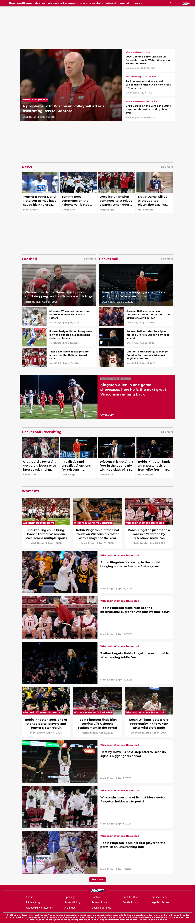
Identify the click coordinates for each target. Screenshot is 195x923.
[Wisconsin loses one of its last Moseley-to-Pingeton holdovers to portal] (97, 807)
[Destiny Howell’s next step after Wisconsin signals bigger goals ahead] (97, 761)
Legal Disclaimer (160, 902)
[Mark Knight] (30, 117)
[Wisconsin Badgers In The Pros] (141, 77)
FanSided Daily (159, 897)
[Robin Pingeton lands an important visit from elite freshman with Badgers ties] (154, 457)
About (29, 897)
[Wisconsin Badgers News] (36, 100)
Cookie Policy (130, 902)
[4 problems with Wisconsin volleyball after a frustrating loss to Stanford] (71, 85)
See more (97, 879)
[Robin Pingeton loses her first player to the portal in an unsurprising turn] (97, 852)
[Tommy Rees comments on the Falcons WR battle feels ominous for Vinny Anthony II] (78, 192)
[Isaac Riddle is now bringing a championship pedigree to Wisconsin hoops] (136, 285)
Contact (96, 897)
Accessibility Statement (39, 907)
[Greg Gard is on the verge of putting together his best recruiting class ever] (149, 109)
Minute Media (20, 915)
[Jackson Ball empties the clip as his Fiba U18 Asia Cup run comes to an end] (136, 337)
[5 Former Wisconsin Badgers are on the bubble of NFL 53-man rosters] (59, 316)
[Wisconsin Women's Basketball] (119, 556)
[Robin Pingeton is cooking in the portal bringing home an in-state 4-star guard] (97, 572)
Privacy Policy (72, 902)
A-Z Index (70, 907)
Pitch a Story (33, 902)
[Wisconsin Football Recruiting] (116, 379)
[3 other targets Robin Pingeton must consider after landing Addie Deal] (97, 663)
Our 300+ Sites (130, 897)
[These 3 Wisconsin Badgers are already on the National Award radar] (59, 357)
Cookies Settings (101, 907)
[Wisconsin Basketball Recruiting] (141, 101)
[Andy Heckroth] (140, 733)
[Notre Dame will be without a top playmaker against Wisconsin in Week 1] (154, 192)
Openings (70, 897)
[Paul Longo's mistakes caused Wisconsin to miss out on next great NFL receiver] (149, 84)
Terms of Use (99, 902)
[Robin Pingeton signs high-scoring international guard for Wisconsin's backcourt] (97, 617)
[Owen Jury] (131, 92)
